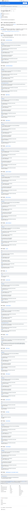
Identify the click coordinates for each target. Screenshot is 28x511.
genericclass (8, 146)
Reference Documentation (5, 3)
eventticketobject (9, 65)
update (2, 60)
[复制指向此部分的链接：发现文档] (4, 27)
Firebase (20, 489)
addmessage (2, 69)
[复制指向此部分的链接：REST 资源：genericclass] (11, 146)
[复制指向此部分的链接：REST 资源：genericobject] (12, 171)
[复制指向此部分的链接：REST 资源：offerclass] (10, 348)
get (1, 47)
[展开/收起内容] (1, 18)
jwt (6, 271)
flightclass (8, 94)
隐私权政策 (4, 507)
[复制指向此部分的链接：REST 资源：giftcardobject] (12, 223)
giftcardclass (8, 197)
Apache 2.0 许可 (23, 481)
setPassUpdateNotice (4, 476)
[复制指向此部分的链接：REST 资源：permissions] (11, 399)
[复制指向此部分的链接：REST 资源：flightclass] (10, 94)
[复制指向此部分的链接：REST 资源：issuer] (9, 248)
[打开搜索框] (19, 0)
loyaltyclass (8, 280)
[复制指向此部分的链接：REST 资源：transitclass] (11, 421)
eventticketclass (9, 40)
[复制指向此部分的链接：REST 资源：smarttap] (10, 412)
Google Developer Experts (4, 489)
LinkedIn (11, 490)
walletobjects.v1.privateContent (12, 472)
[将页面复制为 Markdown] (13, 11)
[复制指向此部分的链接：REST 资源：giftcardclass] (11, 197)
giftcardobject (8, 223)
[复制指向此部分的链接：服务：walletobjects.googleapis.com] (16, 22)
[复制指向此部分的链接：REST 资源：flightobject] (11, 120)
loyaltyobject (8, 305)
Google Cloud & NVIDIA (3, 491)
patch (2, 57)
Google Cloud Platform (3, 503)
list (1, 79)
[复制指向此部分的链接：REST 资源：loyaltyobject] (11, 305)
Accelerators (2, 490)
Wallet (7, 0)
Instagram (11, 489)
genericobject (8, 171)
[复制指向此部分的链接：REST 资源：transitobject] (11, 446)
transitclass (8, 421)
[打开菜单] (1, 1)
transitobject (8, 446)
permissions (8, 399)
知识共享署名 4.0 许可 (12, 481)
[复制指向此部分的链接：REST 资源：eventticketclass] (13, 40)
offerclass (8, 348)
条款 (1, 507)
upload (2, 341)
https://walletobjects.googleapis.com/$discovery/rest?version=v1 (10, 31)
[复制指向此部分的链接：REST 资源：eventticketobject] (13, 65)
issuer (7, 248)
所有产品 (2, 504)
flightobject (8, 120)
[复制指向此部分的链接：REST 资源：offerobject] (11, 374)
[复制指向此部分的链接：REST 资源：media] (9, 334)
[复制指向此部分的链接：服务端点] (4, 33)
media (7, 334)
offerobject (8, 374)
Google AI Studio (21, 490)
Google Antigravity (21, 491)
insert (2, 50)
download (2, 338)
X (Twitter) (11, 491)
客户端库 (14, 24)
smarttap (7, 412)
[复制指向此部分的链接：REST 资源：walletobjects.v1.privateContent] (19, 472)
